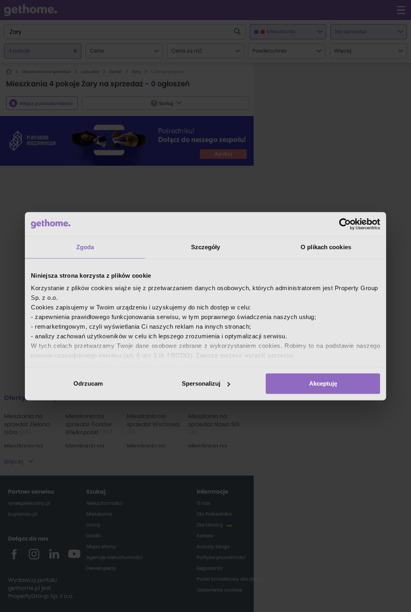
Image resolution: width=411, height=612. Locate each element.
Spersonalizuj (201, 383)
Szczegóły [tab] (205, 247)
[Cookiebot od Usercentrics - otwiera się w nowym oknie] (345, 224)
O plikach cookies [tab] (326, 247)
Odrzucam (88, 383)
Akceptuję (323, 383)
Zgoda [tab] (85, 247)
